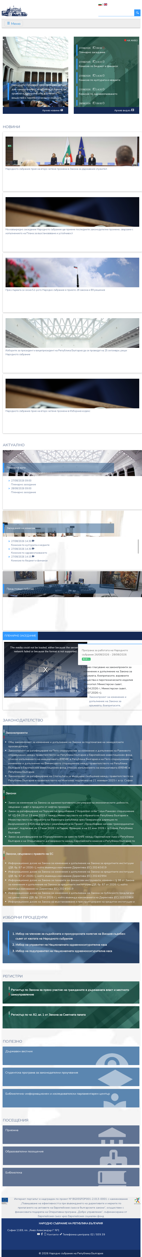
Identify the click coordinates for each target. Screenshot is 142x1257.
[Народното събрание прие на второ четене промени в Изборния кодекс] (72, 393)
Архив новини (51, 110)
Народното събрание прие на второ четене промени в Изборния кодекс (48, 411)
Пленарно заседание (92, 52)
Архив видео (122, 110)
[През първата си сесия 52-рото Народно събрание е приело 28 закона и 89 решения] (72, 272)
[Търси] (137, 12)
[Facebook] (41, 1234)
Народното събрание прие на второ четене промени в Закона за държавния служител (56, 169)
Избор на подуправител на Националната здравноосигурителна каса (64, 951)
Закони (11, 793)
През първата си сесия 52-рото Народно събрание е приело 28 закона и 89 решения (55, 290)
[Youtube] (38, 1234)
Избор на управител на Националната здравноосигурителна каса (61, 945)
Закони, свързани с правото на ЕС (29, 854)
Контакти (52, 1234)
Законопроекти (17, 733)
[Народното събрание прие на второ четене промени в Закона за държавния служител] (72, 151)
